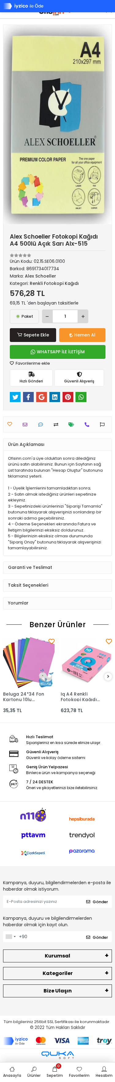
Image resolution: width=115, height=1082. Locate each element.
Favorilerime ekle (32, 363)
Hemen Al (84, 335)
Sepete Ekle (36, 335)
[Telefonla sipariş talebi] (88, 424)
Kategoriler (58, 973)
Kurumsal (57, 955)
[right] (108, 676)
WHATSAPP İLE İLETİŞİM (61, 352)
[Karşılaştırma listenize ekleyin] (57, 424)
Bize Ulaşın (58, 990)
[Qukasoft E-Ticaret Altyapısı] (57, 1055)
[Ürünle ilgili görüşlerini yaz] (42, 424)
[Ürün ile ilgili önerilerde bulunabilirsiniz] (103, 424)
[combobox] (10, 936)
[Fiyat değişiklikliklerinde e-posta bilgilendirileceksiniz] (73, 424)
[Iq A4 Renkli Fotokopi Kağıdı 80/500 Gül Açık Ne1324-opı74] (86, 663)
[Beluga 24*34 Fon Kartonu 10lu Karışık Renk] (29, 663)
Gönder (100, 902)
